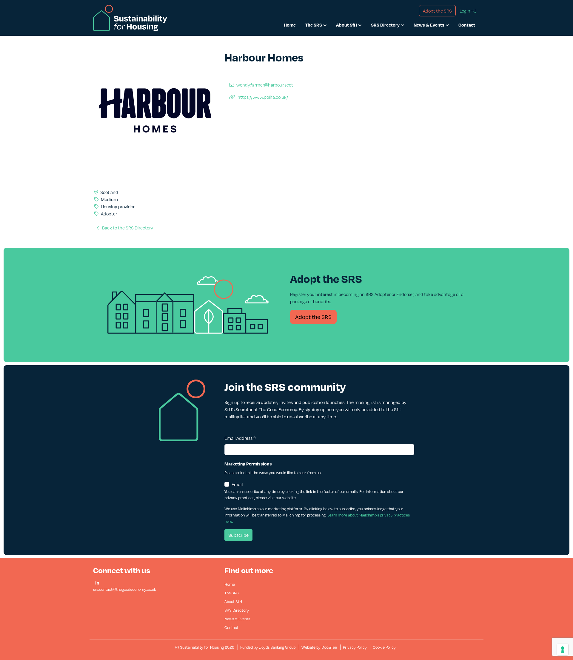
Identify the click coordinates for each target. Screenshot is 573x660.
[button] (97, 583)
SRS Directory (385, 24)
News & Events (429, 24)
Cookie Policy (384, 647)
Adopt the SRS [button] (437, 11)
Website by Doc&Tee (319, 647)
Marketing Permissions (248, 463)
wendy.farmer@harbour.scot (264, 85)
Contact (466, 24)
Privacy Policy (355, 647)
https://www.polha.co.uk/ (263, 97)
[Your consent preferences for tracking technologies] (562, 649)
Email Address (240, 438)
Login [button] (465, 11)
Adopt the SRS (313, 316)
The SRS (313, 24)
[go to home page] (130, 17)
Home (290, 24)
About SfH (346, 24)
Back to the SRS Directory (127, 228)
